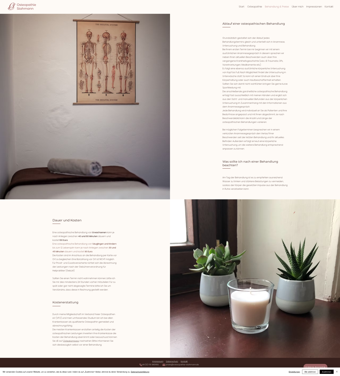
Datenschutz (172, 361)
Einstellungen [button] (294, 371)
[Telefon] (141, 365)
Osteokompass (71, 340)
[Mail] (164, 365)
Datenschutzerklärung (140, 371)
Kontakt (184, 361)
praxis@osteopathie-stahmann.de (182, 364)
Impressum (157, 361)
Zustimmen (326, 371)
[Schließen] (336, 372)
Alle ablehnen (310, 371)
